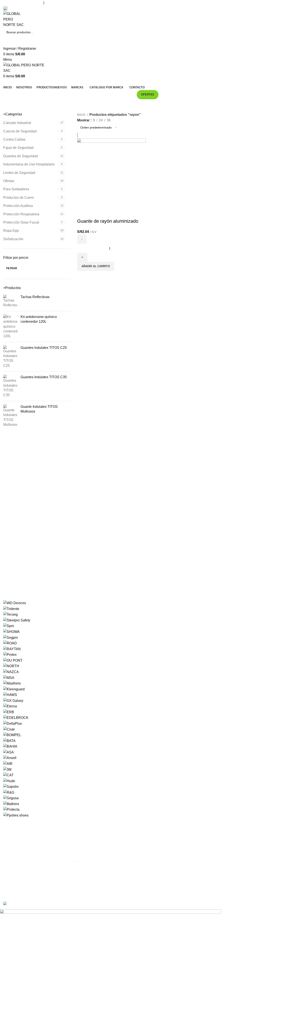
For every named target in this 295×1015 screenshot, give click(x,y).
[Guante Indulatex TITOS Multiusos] (10, 415)
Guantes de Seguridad (20, 156)
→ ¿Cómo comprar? (166, 832)
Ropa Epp (11, 230)
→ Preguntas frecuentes (169, 848)
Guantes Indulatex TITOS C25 (44, 347)
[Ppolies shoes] (147, 709)
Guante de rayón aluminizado (107, 221)
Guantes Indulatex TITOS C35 (44, 377)
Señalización (13, 239)
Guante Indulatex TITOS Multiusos (39, 409)
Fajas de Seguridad (18, 147)
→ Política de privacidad (169, 856)
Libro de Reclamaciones (28, 8)
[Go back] (134, 105)
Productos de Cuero (18, 197)
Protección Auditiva (18, 206)
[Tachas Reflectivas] (10, 301)
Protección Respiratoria (21, 214)
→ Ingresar (233, 832)
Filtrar (11, 268)
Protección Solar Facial (21, 222)
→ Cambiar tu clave (240, 856)
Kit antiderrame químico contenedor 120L (39, 319)
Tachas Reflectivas (35, 297)
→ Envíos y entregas (166, 840)
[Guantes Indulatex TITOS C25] (10, 356)
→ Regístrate (235, 840)
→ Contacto (234, 864)
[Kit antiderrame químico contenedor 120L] (10, 327)
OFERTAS (147, 94)
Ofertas (8, 181)
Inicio (81, 114)
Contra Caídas (14, 139)
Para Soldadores (16, 189)
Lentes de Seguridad (19, 173)
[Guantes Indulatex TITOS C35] (10, 386)
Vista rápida (82, 212)
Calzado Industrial (17, 123)
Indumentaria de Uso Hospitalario (29, 164)
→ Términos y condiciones (171, 864)
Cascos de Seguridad (19, 131)
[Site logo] (14, 19)
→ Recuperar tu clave (241, 848)
